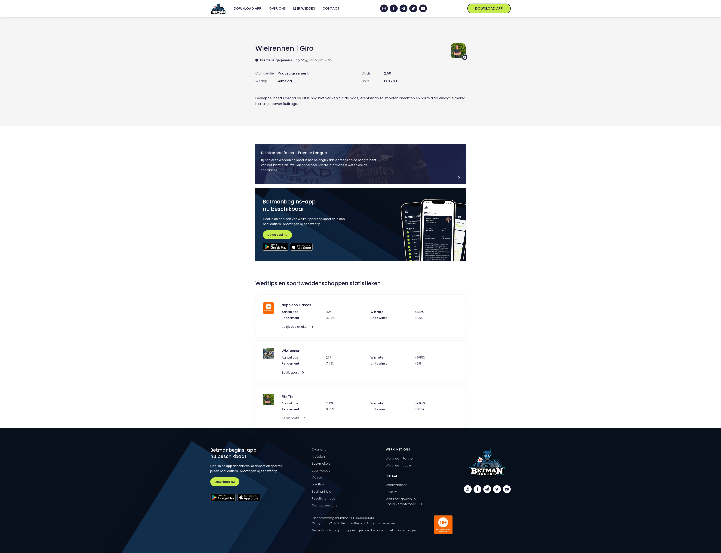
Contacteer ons (324, 505)
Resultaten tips (323, 498)
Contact (331, 8)
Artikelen (318, 456)
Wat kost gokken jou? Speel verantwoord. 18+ (404, 501)
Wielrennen (274, 48)
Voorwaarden (396, 485)
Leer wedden (304, 8)
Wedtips (318, 484)
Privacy (391, 492)
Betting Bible (321, 491)
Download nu (277, 235)
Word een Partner (400, 458)
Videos (317, 477)
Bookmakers (321, 463)
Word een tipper (399, 465)
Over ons (277, 8)
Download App (247, 8)
